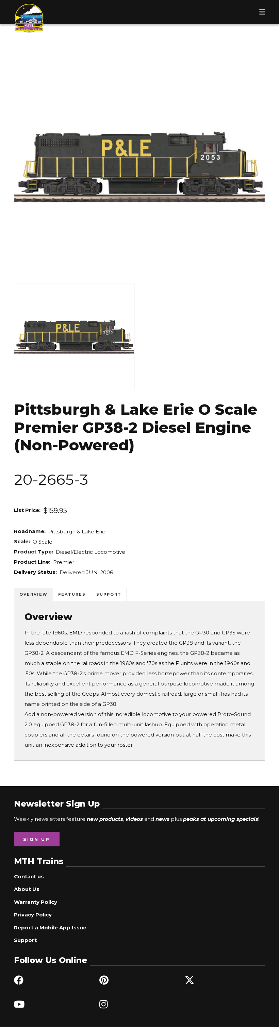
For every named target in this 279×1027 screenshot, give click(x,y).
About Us (26, 889)
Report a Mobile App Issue (50, 927)
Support (108, 594)
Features (72, 594)
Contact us (29, 876)
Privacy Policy (33, 914)
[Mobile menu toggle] (262, 12)
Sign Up (36, 839)
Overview (33, 594)
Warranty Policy (35, 902)
